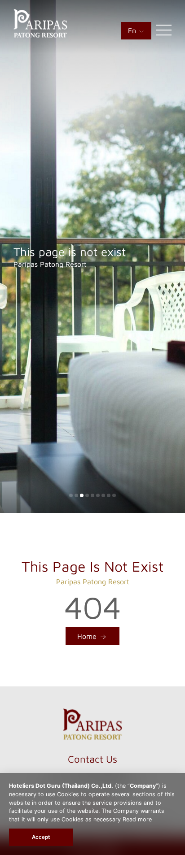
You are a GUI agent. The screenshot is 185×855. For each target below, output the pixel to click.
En (133, 30)
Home (88, 636)
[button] (71, 495)
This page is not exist (69, 251)
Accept (41, 837)
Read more (137, 819)
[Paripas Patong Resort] (40, 35)
